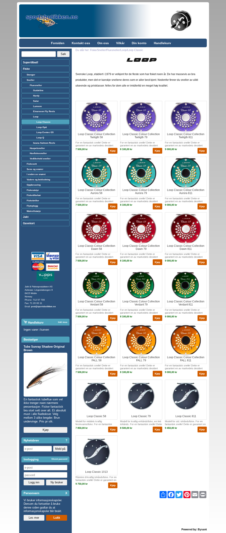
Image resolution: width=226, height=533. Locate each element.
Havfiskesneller (38, 153)
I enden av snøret (36, 174)
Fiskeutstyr (33, 190)
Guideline (38, 90)
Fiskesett (32, 164)
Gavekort (29, 223)
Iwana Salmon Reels (44, 143)
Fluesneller (36, 85)
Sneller (30, 80)
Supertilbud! (30, 62)
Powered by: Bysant (194, 529)
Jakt (25, 217)
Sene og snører (35, 169)
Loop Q (40, 137)
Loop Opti (41, 127)
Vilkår (120, 43)
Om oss (103, 43)
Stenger (31, 74)
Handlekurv (162, 43)
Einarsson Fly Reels (44, 111)
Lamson (37, 106)
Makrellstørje (34, 211)
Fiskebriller (33, 200)
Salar (36, 101)
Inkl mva (62, 322)
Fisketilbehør (34, 195)
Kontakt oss (81, 43)
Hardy (36, 95)
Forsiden (57, 43)
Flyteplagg (32, 206)
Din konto (139, 43)
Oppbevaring (34, 185)
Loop (35, 116)
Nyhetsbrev (31, 440)
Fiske (26, 69)
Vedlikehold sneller (40, 158)
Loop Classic (43, 122)
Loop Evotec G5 (45, 132)
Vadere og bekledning (38, 179)
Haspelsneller (37, 148)
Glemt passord (59, 459)
